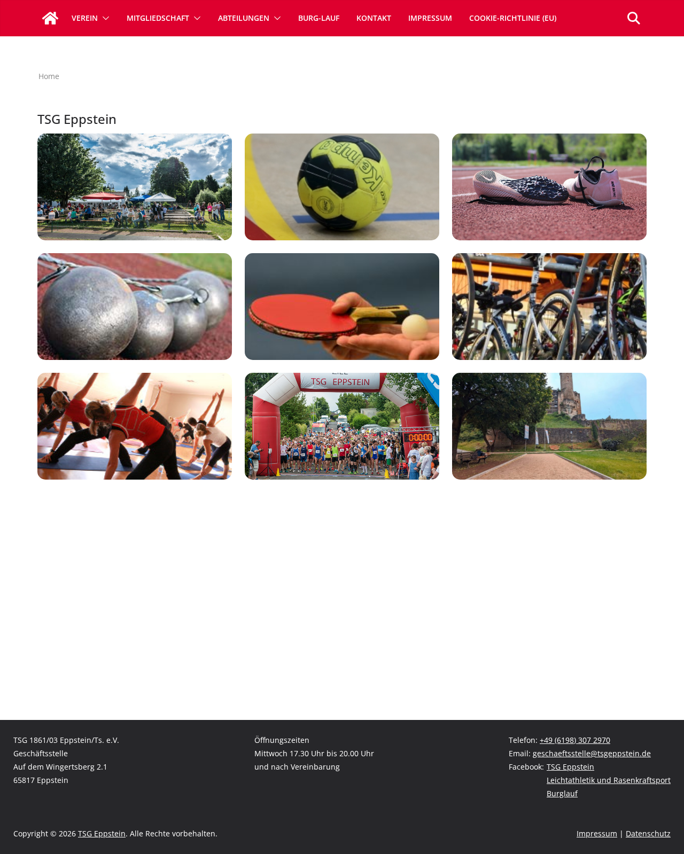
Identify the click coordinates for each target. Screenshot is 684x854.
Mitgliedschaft (158, 18)
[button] (104, 18)
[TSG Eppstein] (50, 18)
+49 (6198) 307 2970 (575, 740)
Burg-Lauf (318, 18)
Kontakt (373, 18)
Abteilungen (243, 18)
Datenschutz (648, 833)
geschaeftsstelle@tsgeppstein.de (592, 753)
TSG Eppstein (570, 767)
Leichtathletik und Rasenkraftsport (609, 780)
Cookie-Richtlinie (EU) (512, 18)
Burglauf (562, 793)
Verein (85, 18)
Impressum (430, 18)
